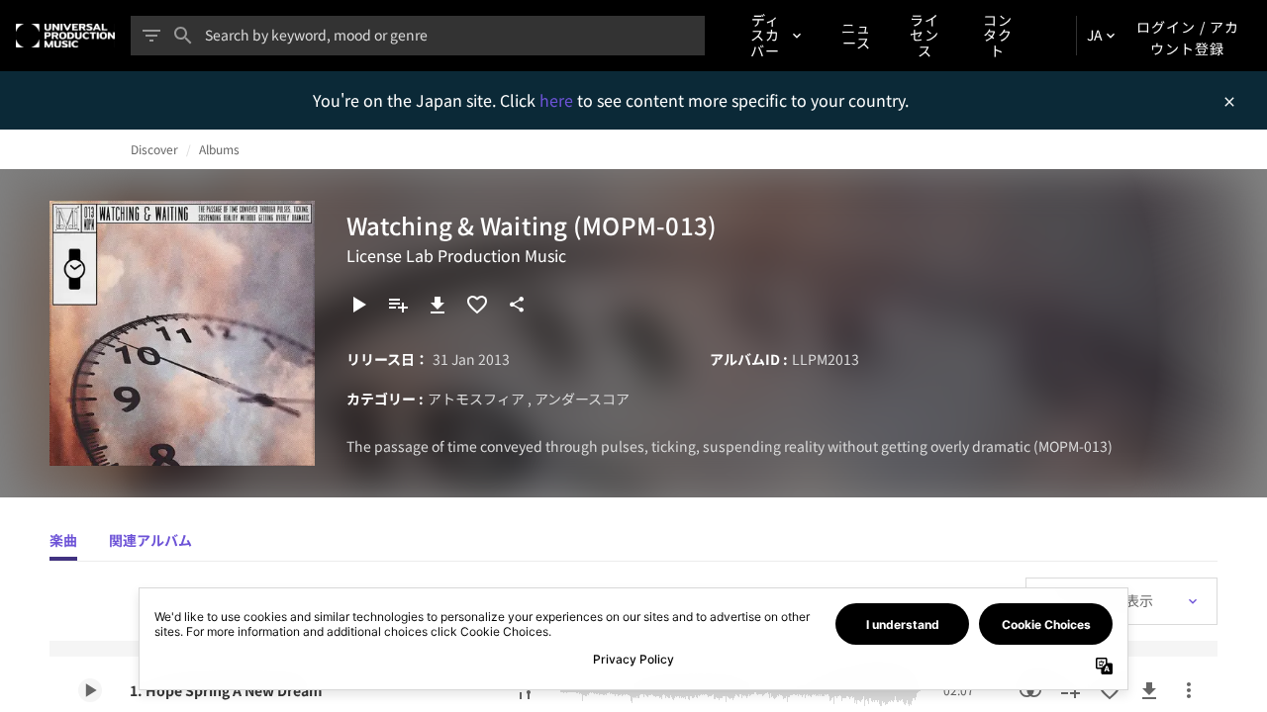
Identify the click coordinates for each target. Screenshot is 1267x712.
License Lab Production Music (456, 255)
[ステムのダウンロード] (524, 690)
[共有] (517, 304)
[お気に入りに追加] (477, 304)
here (558, 100)
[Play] (358, 304)
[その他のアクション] (1189, 690)
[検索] (183, 35)
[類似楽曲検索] (1030, 690)
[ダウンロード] (437, 304)
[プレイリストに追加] (398, 304)
